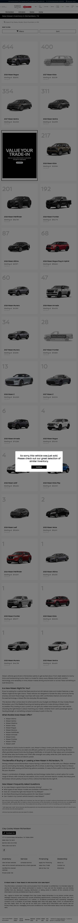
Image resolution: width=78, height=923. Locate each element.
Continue (39, 467)
